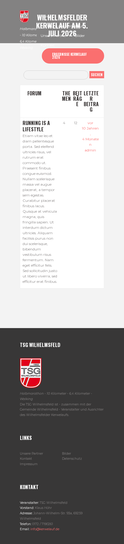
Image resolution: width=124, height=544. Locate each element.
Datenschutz (72, 459)
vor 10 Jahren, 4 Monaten (90, 134)
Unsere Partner (31, 454)
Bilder (66, 454)
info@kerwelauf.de (44, 529)
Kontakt (26, 459)
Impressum (29, 464)
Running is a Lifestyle (36, 126)
